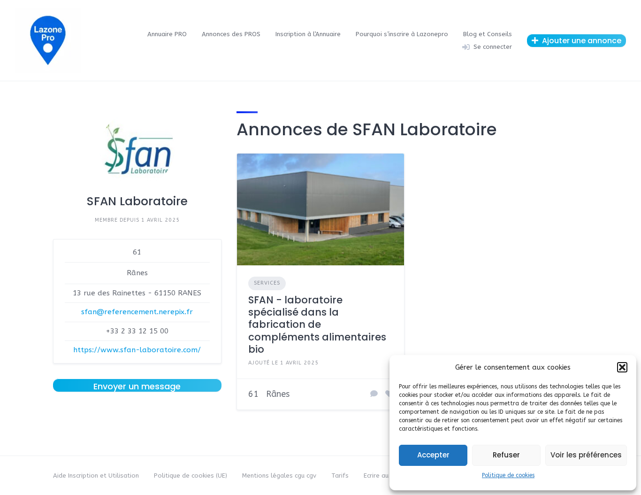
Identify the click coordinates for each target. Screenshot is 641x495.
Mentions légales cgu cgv (279, 475)
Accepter (433, 455)
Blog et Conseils (487, 34)
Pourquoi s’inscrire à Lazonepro (402, 34)
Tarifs (340, 475)
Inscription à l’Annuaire (308, 34)
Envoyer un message (137, 386)
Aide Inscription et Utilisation (96, 475)
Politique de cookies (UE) (190, 475)
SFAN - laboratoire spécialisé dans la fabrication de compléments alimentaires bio (317, 324)
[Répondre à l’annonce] (374, 394)
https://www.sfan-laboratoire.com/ (137, 350)
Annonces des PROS (231, 34)
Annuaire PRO (167, 34)
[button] (622, 367)
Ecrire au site (383, 475)
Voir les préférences (586, 455)
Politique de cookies (508, 475)
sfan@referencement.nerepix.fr (137, 312)
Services (267, 283)
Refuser (506, 455)
